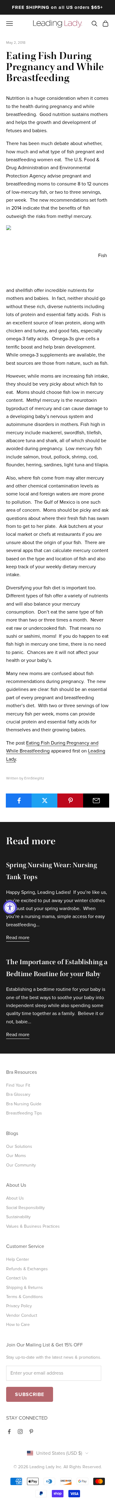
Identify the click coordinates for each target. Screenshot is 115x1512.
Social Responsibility (25, 1207)
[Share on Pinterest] (70, 800)
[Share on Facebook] (19, 800)
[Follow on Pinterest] (31, 1431)
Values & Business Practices (33, 1226)
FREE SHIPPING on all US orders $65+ (57, 7)
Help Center (17, 1259)
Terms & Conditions (24, 1296)
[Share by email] (96, 800)
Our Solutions (19, 1146)
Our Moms (16, 1155)
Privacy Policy (19, 1306)
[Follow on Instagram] (20, 1431)
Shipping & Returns (24, 1287)
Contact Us (16, 1278)
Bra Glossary (18, 1094)
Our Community (21, 1165)
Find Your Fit (18, 1085)
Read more (17, 938)
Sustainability (18, 1216)
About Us (15, 1198)
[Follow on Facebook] (9, 1431)
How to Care (18, 1324)
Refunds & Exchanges (27, 1268)
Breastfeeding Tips (24, 1113)
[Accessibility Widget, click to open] (10, 907)
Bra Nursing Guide (23, 1104)
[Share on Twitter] (44, 800)
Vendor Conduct (21, 1315)
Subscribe (29, 1394)
